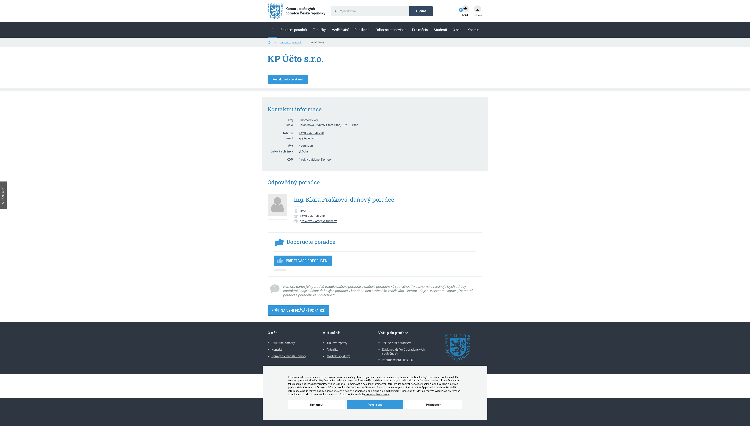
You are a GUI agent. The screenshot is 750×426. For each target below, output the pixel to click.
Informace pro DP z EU (397, 360)
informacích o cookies (376, 394)
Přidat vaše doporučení (307, 260)
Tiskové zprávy (337, 343)
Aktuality (332, 349)
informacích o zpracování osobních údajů (403, 377)
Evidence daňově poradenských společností (403, 351)
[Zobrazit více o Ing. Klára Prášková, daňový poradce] (277, 207)
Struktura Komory (283, 343)
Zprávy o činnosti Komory (288, 356)
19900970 (306, 146)
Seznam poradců (290, 42)
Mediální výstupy (338, 356)
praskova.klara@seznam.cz (318, 221)
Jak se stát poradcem (397, 343)
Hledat (421, 11)
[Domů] (273, 30)
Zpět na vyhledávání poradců (298, 310)
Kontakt (276, 349)
